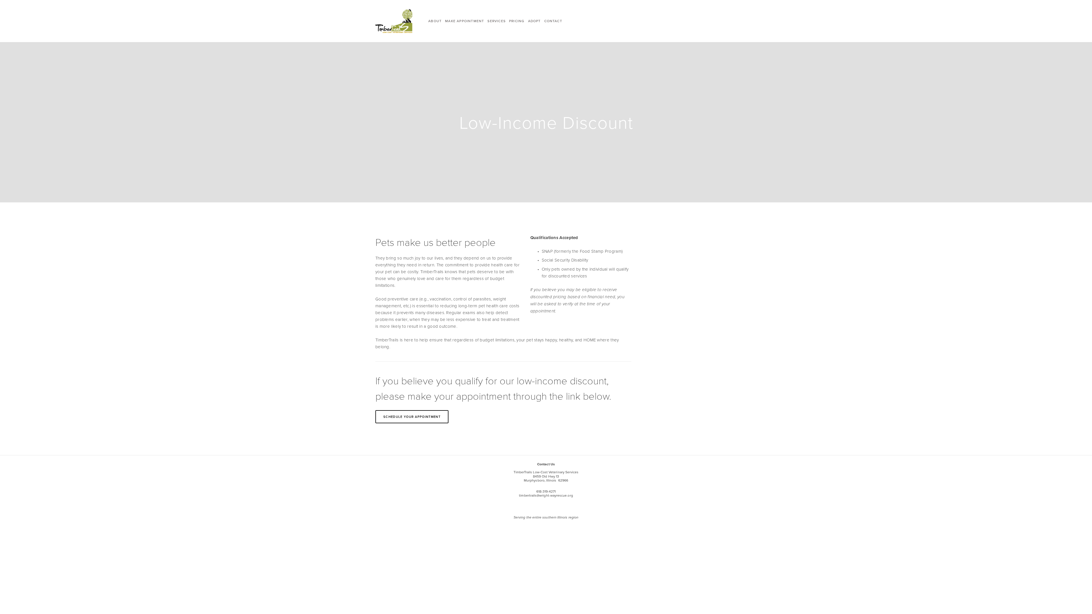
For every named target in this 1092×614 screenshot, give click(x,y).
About (435, 20)
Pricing (516, 20)
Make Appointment (464, 20)
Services (496, 20)
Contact (553, 20)
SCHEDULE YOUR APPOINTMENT (411, 416)
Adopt (534, 20)
